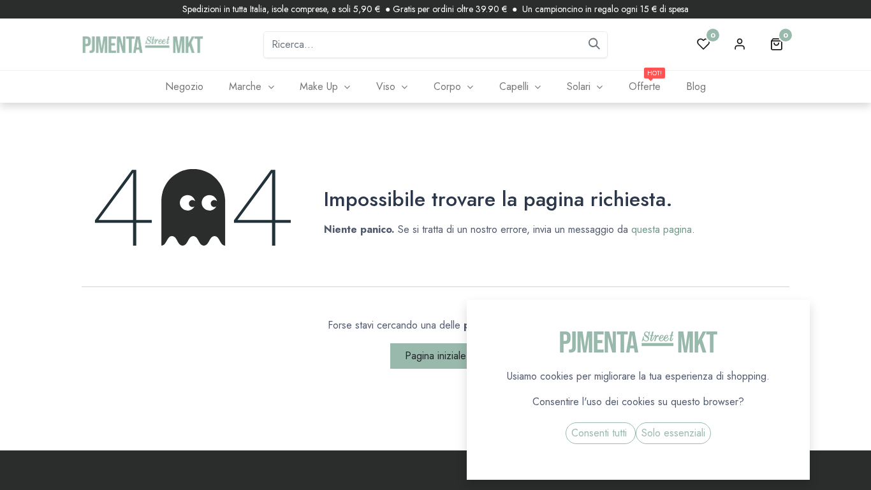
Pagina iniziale (435, 355)
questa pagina (661, 229)
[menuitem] (184, 87)
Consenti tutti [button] (600, 433)
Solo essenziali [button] (673, 433)
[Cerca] (594, 44)
